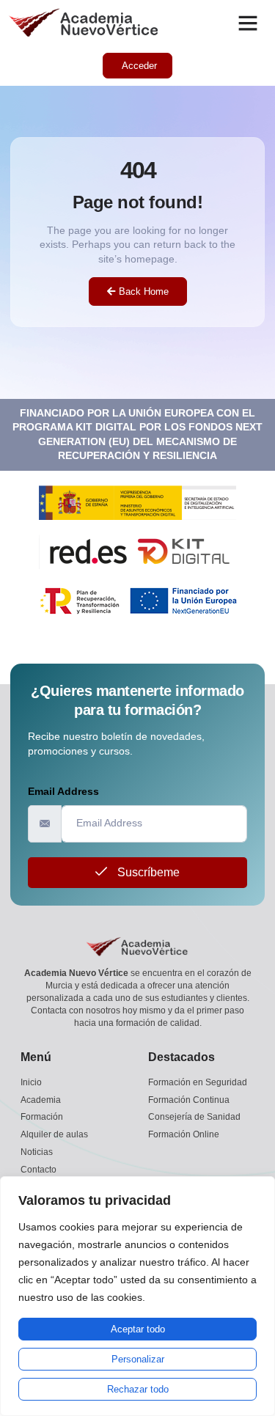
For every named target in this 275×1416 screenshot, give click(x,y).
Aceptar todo (138, 1329)
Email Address (63, 791)
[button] (247, 22)
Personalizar (137, 1359)
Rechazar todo (138, 1389)
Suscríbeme (147, 872)
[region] (137, 1296)
